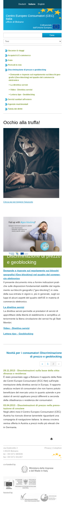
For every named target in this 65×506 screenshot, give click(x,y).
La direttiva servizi (19, 85)
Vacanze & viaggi (16, 50)
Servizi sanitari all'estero (20, 99)
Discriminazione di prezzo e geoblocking (27, 70)
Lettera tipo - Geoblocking (22, 94)
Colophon (57, 448)
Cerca (52, 35)
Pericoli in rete (15, 65)
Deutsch (22, 4)
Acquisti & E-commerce (19, 55)
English (41, 4)
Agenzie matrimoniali (18, 104)
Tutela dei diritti (15, 109)
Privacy (47, 448)
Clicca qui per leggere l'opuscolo (18, 202)
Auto (10, 60)
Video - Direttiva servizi (21, 90)
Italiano (31, 4)
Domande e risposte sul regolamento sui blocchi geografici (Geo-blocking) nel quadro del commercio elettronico (35, 77)
